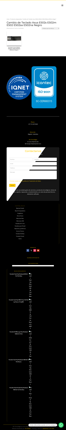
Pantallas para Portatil (20, 226)
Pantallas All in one (20, 223)
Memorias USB (20, 221)
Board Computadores (20, 211)
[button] (61, 425)
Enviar (12, 185)
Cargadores (20, 213)
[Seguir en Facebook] (27, 250)
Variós (20, 238)
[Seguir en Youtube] (38, 250)
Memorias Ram (20, 218)
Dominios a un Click (48, 428)
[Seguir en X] (31, 250)
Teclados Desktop (20, 233)
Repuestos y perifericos (20, 228)
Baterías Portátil (20, 208)
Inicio (8, 19)
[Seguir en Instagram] (34, 250)
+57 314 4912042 (33, 124)
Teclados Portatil (20, 236)
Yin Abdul (28, 428)
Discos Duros (20, 216)
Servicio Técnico (20, 231)
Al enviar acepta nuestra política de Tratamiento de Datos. (25, 181)
